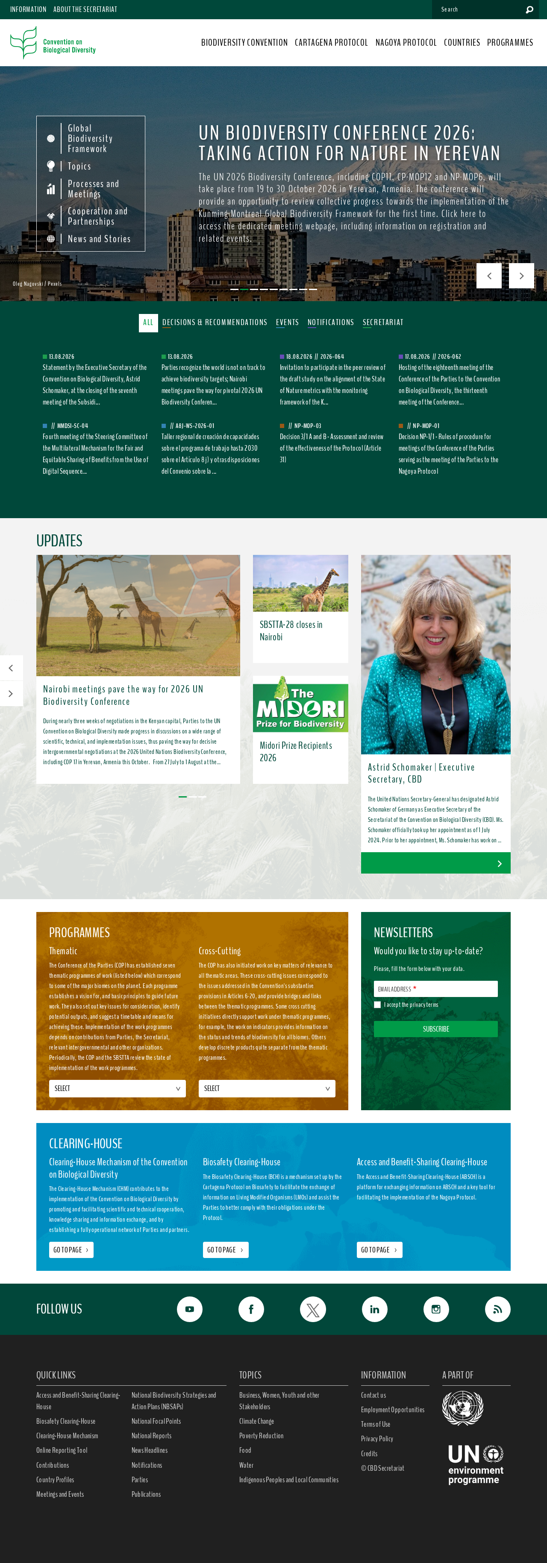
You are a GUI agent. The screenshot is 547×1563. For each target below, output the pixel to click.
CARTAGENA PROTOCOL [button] (332, 42)
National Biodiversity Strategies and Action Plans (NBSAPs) (174, 1401)
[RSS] (488, 1309)
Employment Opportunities (393, 1410)
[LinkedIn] (365, 1309)
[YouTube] (180, 1309)
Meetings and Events (60, 1494)
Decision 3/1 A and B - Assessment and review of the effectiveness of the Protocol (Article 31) (332, 448)
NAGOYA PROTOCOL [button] (407, 42)
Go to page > (225, 1250)
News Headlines (150, 1450)
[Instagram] (427, 1309)
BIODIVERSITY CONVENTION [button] (244, 42)
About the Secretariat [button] (85, 9)
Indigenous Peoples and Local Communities (288, 1480)
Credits (369, 1454)
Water (246, 1465)
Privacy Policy (377, 1439)
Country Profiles (55, 1480)
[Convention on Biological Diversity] (53, 42)
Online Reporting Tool (61, 1450)
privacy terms (424, 1004)
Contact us (373, 1395)
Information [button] (28, 9)
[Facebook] (242, 1309)
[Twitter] (303, 1309)
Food (245, 1450)
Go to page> (71, 1250)
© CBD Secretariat (383, 1468)
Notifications (147, 1465)
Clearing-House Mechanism (67, 1436)
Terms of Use (376, 1424)
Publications (146, 1494)
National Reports (152, 1436)
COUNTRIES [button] (462, 42)
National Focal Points (156, 1421)
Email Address (394, 989)
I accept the (411, 1004)
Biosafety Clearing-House (66, 1421)
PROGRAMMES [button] (510, 42)
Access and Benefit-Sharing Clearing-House (78, 1401)
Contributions (52, 1465)
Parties (140, 1480)
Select (62, 1088)
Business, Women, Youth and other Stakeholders (279, 1401)
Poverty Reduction (261, 1436)
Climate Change (256, 1421)
